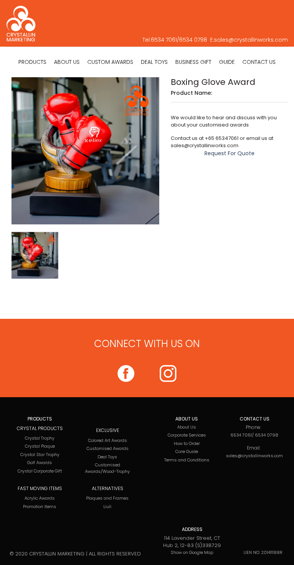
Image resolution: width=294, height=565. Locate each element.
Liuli (107, 506)
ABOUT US (67, 62)
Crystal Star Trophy (39, 454)
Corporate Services (187, 435)
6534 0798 (193, 40)
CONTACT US (259, 62)
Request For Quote (229, 153)
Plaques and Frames (107, 498)
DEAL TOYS (154, 62)
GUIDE (227, 62)
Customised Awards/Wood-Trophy (107, 468)
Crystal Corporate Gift (40, 471)
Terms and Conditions (186, 460)
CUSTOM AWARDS (110, 62)
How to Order (187, 443)
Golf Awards (39, 462)
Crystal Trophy (39, 438)
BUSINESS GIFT (193, 62)
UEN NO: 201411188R (263, 552)
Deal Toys (107, 457)
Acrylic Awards (39, 498)
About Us (186, 427)
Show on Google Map (192, 552)
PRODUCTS (32, 62)
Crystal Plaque (40, 446)
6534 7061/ (165, 40)
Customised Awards (108, 448)
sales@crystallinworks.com (251, 40)
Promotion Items (39, 506)
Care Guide (186, 451)
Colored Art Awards (107, 440)
